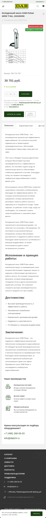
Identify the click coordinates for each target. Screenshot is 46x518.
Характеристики (26, 126)
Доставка (9, 466)
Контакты (9, 470)
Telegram (41, 455)
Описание (8, 125)
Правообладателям (14, 474)
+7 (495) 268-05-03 (7, 1)
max (35, 455)
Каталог (8, 454)
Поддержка (10, 478)
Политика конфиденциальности (20, 497)
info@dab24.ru (40, 1)
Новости (8, 462)
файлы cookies (18, 513)
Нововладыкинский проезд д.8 (30, 103)
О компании (10, 458)
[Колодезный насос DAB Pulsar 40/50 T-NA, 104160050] (16, 38)
